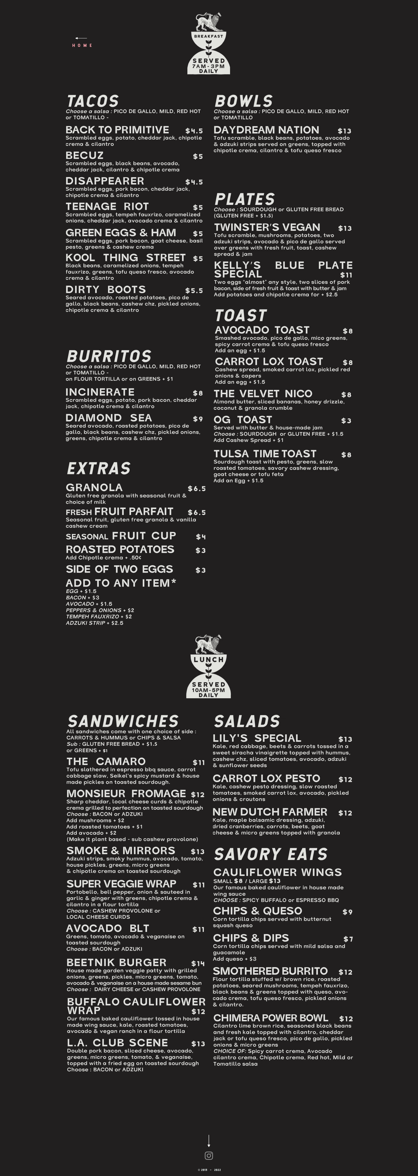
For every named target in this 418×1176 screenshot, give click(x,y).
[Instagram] (208, 1155)
